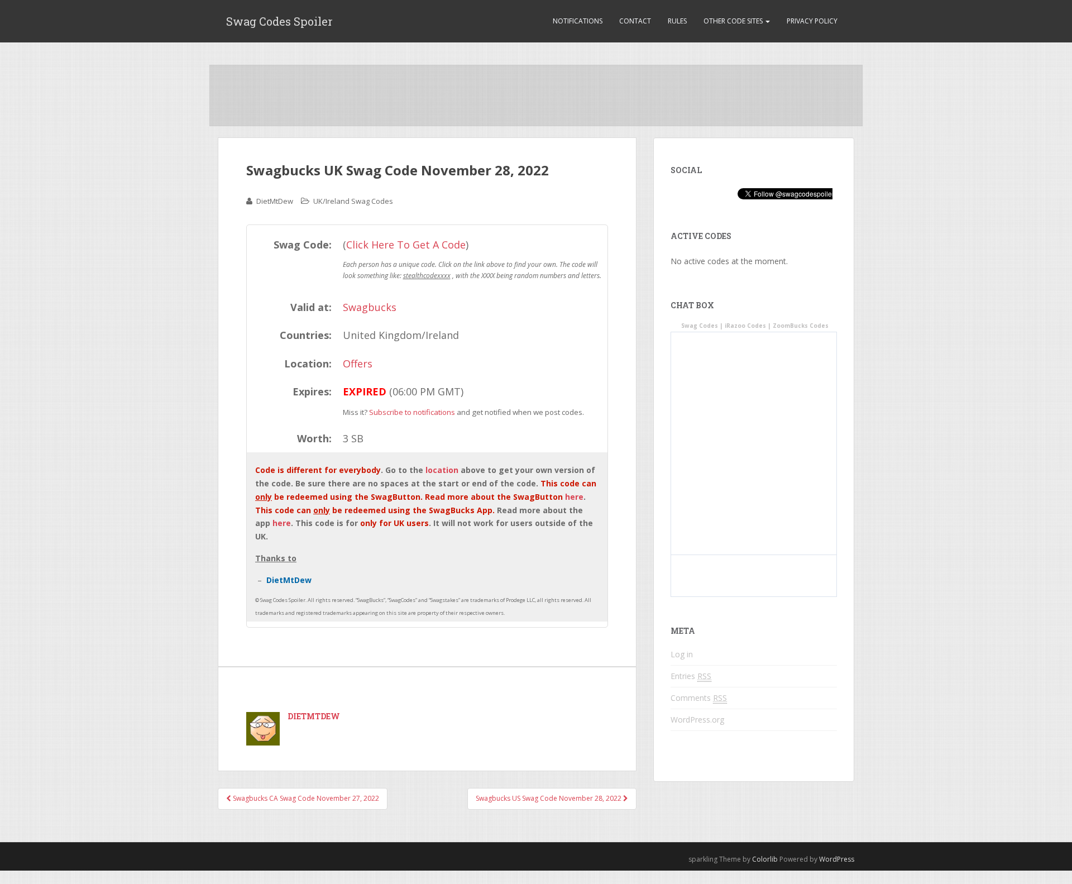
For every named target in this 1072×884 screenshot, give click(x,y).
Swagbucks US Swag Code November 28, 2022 (549, 798)
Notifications (577, 21)
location (441, 470)
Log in (682, 654)
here (574, 496)
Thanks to (275, 558)
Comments (699, 697)
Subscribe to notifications (412, 412)
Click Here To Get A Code (406, 244)
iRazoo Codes (745, 325)
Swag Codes (699, 325)
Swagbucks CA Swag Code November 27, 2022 (305, 798)
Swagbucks (369, 307)
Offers (357, 363)
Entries (691, 676)
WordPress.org (697, 719)
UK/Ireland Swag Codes (353, 201)
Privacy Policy (812, 21)
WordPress (836, 859)
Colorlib (765, 859)
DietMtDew (274, 201)
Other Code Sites (734, 21)
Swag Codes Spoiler (279, 21)
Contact (635, 21)
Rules (677, 21)
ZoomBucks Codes (801, 325)
